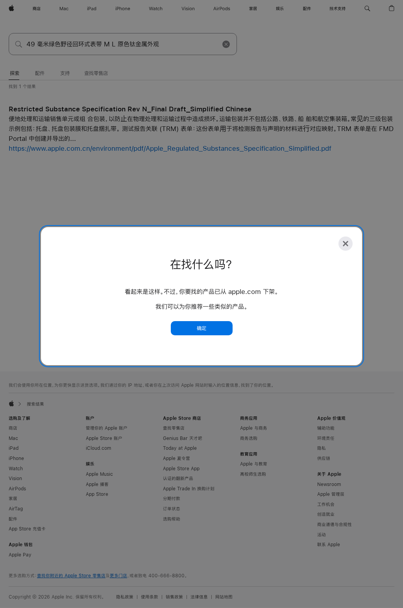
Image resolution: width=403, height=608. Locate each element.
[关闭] (345, 243)
